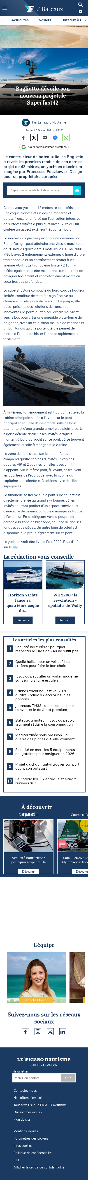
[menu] (4, 8)
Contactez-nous (25, 1091)
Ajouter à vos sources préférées (47, 147)
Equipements (28, 815)
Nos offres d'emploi (28, 1098)
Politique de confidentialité (33, 1153)
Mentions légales (26, 1131)
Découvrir (28, 871)
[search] (80, 4)
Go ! (68, 1078)
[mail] (80, 11)
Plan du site (22, 1119)
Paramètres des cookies (31, 1138)
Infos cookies (23, 1146)
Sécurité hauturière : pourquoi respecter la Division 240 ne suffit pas (28, 862)
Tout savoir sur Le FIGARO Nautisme (40, 1105)
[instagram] (38, 1031)
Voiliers (45, 20)
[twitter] (50, 1031)
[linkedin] (62, 1031)
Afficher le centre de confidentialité (39, 1167)
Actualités (20, 20)
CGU (17, 1160)
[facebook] (25, 1031)
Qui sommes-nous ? (28, 1112)
